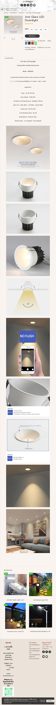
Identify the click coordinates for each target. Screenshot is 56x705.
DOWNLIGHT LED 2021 (44, 47)
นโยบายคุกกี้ (8, 702)
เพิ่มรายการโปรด (30, 41)
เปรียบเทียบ (42, 41)
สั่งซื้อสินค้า (33, 36)
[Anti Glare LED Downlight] (13, 25)
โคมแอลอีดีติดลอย (29, 49)
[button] (54, 9)
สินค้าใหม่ (33, 47)
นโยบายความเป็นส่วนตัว (33, 701)
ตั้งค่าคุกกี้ (42, 701)
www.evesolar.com (34, 648)
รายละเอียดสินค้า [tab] (9, 58)
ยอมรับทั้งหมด (50, 701)
